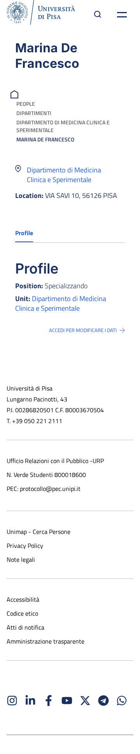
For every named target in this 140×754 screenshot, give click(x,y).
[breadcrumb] (15, 94)
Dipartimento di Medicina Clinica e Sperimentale (63, 126)
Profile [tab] (24, 233)
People (25, 104)
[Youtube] (66, 700)
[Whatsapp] (121, 700)
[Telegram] (103, 700)
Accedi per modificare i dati (83, 330)
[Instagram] (12, 700)
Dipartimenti (33, 113)
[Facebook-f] (48, 700)
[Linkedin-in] (30, 700)
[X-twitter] (85, 700)
